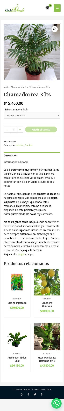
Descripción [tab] (10, 155)
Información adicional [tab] (16, 162)
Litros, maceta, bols (16, 109)
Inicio (6, 87)
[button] (55, 29)
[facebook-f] (30, 394)
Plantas (15, 87)
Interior (24, 87)
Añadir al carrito (41, 129)
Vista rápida (17, 292)
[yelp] (23, 394)
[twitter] (37, 394)
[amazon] (42, 394)
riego (21, 254)
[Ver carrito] (47, 8)
